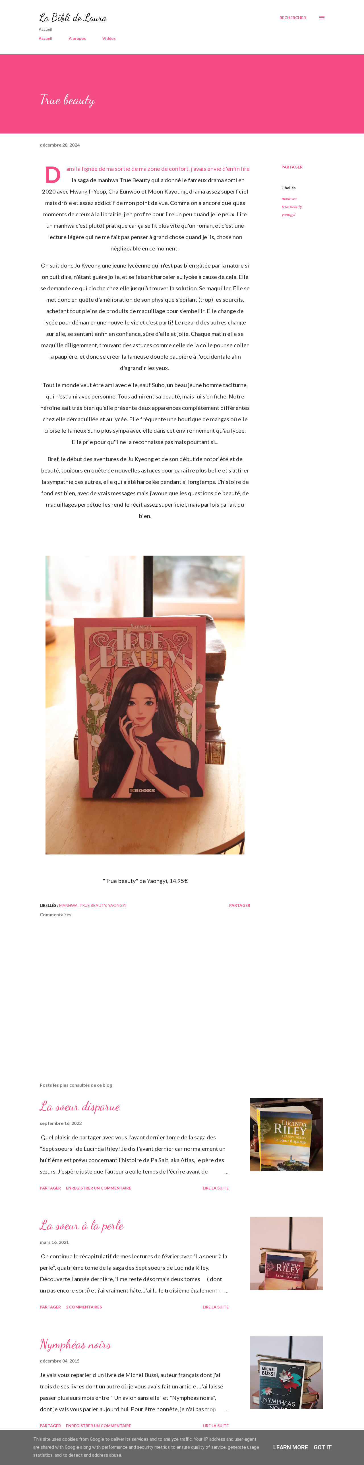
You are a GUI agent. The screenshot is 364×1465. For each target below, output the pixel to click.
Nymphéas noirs (75, 1344)
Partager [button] (292, 167)
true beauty (292, 206)
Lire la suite (216, 1187)
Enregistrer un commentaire (98, 1187)
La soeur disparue (80, 1106)
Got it (323, 1447)
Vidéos (109, 38)
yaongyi (288, 214)
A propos (77, 38)
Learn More (290, 1447)
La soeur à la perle (81, 1225)
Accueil (45, 38)
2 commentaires (84, 1306)
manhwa (289, 198)
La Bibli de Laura (73, 17)
